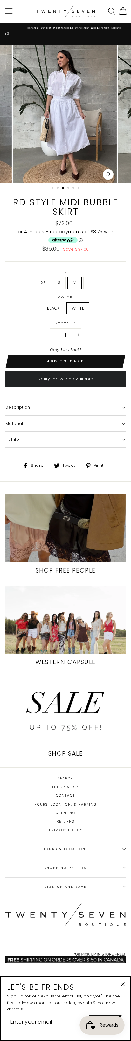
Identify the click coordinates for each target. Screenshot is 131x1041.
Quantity (65, 322)
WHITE (78, 308)
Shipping (65, 813)
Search (65, 778)
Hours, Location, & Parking (65, 804)
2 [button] (58, 188)
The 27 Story (65, 787)
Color (65, 297)
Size (65, 272)
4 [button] (69, 188)
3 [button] (63, 188)
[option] (65, 28)
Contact (65, 795)
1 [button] (53, 188)
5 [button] (74, 188)
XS (43, 282)
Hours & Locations (65, 849)
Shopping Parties (66, 868)
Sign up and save (65, 886)
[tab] (65, 408)
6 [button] (79, 188)
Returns (65, 821)
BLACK (53, 308)
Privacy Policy (65, 830)
